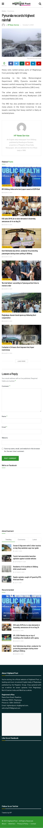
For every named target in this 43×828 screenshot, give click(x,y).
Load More (22, 361)
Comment (6, 386)
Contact (33, 824)
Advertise (11, 824)
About (4, 824)
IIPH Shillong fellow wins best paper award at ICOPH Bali (21, 189)
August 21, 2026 (7, 192)
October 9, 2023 (28, 25)
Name (5, 416)
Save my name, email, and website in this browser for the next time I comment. (22, 450)
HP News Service (13, 25)
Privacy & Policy (22, 824)
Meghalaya (10, 11)
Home (4, 11)
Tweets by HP (7, 813)
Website (5, 438)
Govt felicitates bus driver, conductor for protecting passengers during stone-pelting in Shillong (27, 648)
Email (4, 427)
